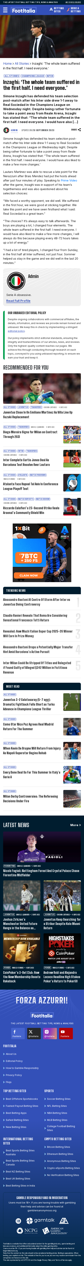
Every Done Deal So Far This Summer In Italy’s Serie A (31, 774)
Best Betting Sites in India (20, 1185)
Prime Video (69, 180)
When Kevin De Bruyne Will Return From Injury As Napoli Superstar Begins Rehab (32, 750)
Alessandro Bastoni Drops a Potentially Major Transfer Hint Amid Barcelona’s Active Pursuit (38, 649)
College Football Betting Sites (61, 1128)
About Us (11, 1053)
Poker (7, 968)
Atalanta (22, 475)
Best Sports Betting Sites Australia (20, 1152)
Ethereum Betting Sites (60, 1154)
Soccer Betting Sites (59, 1098)
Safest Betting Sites (17, 1120)
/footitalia (16, 1036)
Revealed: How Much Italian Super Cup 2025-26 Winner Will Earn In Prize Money (38, 633)
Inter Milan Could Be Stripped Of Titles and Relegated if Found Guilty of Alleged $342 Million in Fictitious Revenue (37, 667)
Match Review (42, 499)
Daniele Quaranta (37, 427)
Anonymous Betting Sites (61, 1161)
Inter (50, 76)
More (74, 825)
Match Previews (38, 475)
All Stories (22, 63)
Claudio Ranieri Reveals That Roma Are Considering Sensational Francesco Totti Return (35, 618)
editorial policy (16, 331)
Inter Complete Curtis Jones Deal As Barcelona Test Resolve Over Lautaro (26, 462)
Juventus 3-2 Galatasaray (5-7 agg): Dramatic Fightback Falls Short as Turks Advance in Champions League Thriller (29, 704)
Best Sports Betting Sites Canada (20, 1162)
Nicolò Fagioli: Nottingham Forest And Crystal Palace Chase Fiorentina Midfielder (41, 873)
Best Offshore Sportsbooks (22, 1098)
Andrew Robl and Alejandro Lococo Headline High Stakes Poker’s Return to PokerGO (62, 977)
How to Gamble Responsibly (22, 1068)
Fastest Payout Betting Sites (22, 1105)
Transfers (36, 407)
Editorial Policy (14, 1061)
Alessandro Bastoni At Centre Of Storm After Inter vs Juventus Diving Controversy (36, 602)
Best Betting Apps (16, 1112)
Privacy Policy (14, 1075)
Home (7, 63)
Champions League (32, 76)
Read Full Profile (18, 301)
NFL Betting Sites (57, 1105)
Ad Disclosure (73, 2)
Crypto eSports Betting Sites (63, 1168)
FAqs (9, 1082)
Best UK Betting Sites (18, 1178)
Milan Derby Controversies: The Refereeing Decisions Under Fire (30, 798)
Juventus (23, 407)
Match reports (25, 499)
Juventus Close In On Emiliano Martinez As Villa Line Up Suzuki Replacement (37, 414)
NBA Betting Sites (57, 1112)
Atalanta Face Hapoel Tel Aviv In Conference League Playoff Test (30, 486)
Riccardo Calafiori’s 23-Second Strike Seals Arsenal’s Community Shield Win (31, 510)
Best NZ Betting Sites (18, 1171)
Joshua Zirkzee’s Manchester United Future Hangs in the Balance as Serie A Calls (20, 924)
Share (74, 129)
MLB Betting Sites (57, 1120)
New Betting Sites (16, 1127)
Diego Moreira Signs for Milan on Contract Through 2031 (30, 434)
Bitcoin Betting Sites (58, 1146)
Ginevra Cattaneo (50, 407)
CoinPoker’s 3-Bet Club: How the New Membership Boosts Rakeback (21, 977)
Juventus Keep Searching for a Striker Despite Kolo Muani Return (62, 924)
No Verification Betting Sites (63, 1175)
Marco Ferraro (9, 479)
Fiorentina (9, 866)
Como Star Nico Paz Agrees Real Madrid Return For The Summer (28, 726)
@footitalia (33, 1036)
